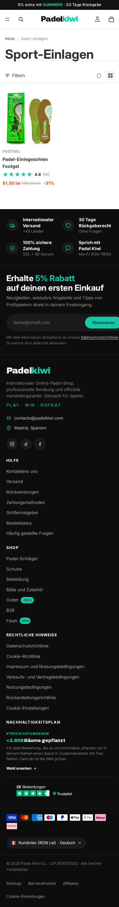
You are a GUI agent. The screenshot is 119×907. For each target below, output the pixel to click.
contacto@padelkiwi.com (38, 417)
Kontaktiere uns (21, 471)
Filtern (18, 75)
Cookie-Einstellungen (27, 708)
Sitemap (13, 883)
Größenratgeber (22, 512)
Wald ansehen (18, 768)
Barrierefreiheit (42, 883)
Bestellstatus (19, 523)
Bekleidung (17, 579)
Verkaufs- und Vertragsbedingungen (42, 676)
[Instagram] (12, 444)
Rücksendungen (22, 491)
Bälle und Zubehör (24, 589)
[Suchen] (21, 19)
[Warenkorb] (111, 19)
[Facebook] (40, 444)
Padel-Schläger (22, 558)
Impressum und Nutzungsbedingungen (45, 666)
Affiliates (70, 883)
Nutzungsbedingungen (29, 687)
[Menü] (7, 19)
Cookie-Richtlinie (23, 656)
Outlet (19, 599)
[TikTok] (26, 444)
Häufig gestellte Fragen (29, 533)
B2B (10, 610)
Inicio (10, 38)
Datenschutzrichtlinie (99, 337)
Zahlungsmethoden (25, 502)
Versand (14, 481)
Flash (17, 620)
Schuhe (14, 569)
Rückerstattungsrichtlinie (31, 697)
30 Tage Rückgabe (83, 4)
